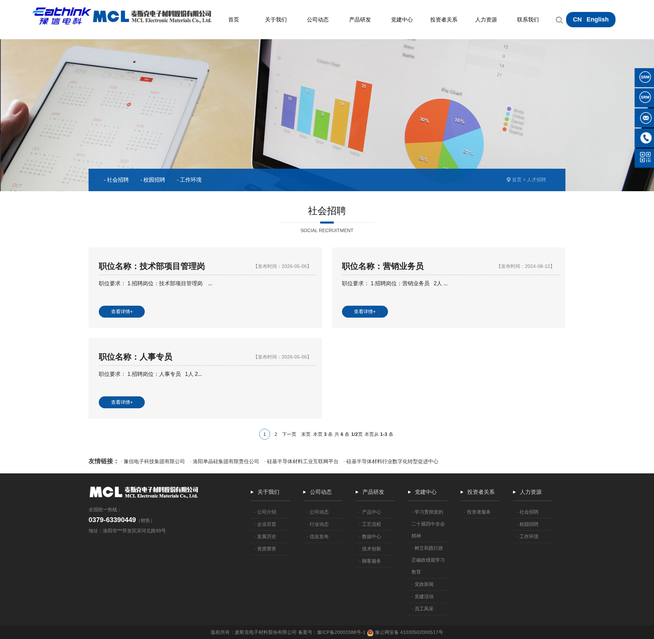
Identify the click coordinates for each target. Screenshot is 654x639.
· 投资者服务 (477, 512)
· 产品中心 (370, 512)
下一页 (289, 434)
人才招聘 (536, 179)
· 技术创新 (370, 548)
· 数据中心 (370, 536)
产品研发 (373, 492)
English (598, 19)
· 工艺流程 (370, 524)
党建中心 (426, 492)
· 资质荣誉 (265, 548)
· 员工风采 (422, 608)
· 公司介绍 (265, 512)
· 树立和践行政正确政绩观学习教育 (428, 560)
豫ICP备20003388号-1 (341, 632)
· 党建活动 (422, 596)
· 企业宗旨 (265, 524)
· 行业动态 (318, 524)
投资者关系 (481, 492)
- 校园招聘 (152, 180)
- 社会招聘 (116, 180)
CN (577, 19)
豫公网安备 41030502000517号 (408, 632)
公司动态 (321, 492)
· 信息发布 (318, 536)
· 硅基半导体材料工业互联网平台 (301, 461)
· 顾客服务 (370, 561)
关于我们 (268, 492)
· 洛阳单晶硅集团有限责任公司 (224, 461)
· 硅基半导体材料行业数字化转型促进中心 (390, 461)
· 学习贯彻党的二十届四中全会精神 (428, 523)
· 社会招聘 (527, 512)
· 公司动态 (318, 512)
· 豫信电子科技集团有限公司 (153, 461)
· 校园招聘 (527, 524)
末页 (306, 434)
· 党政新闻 (422, 584)
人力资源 (531, 492)
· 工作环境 (527, 536)
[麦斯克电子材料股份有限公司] (123, 9)
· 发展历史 (265, 536)
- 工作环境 (189, 180)
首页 (516, 179)
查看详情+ (122, 311)
